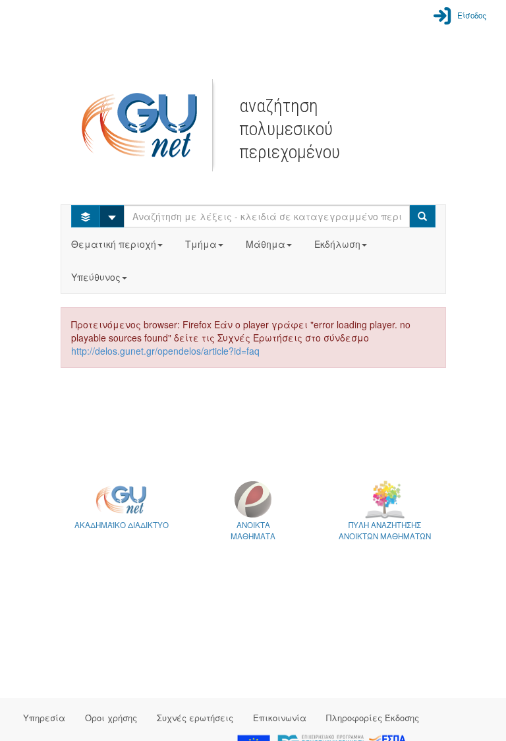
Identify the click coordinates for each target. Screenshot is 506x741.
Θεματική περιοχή (113, 244)
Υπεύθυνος (96, 276)
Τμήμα (201, 244)
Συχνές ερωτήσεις (195, 717)
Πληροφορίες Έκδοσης (372, 717)
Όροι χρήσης (111, 717)
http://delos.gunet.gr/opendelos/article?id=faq (165, 350)
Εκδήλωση (337, 244)
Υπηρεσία (44, 717)
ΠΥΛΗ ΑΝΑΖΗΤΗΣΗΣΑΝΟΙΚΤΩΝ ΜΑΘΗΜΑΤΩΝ (385, 530)
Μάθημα (265, 244)
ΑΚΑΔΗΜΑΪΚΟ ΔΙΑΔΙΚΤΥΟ (121, 524)
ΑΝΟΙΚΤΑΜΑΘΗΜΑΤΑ (253, 530)
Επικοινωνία (279, 717)
